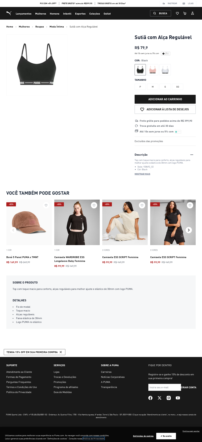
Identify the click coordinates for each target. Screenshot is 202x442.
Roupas (39, 26)
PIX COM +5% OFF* (48, 3)
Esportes (80, 13)
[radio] (140, 69)
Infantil (67, 13)
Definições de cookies (143, 436)
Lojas (190, 3)
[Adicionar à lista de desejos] (46, 205)
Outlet (107, 13)
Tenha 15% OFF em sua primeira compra (32, 352)
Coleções (94, 13)
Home (9, 26)
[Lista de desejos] (177, 13)
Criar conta (189, 387)
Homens (54, 13)
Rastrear (172, 3)
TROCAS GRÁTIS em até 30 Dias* (112, 3)
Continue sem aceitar (191, 431)
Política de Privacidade (93, 438)
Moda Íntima (57, 26)
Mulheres (40, 13)
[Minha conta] (192, 13)
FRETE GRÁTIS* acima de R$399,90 (77, 3)
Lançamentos (23, 13)
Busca (163, 13)
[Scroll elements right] (189, 230)
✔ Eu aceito (166, 436)
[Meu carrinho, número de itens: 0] (185, 13)
